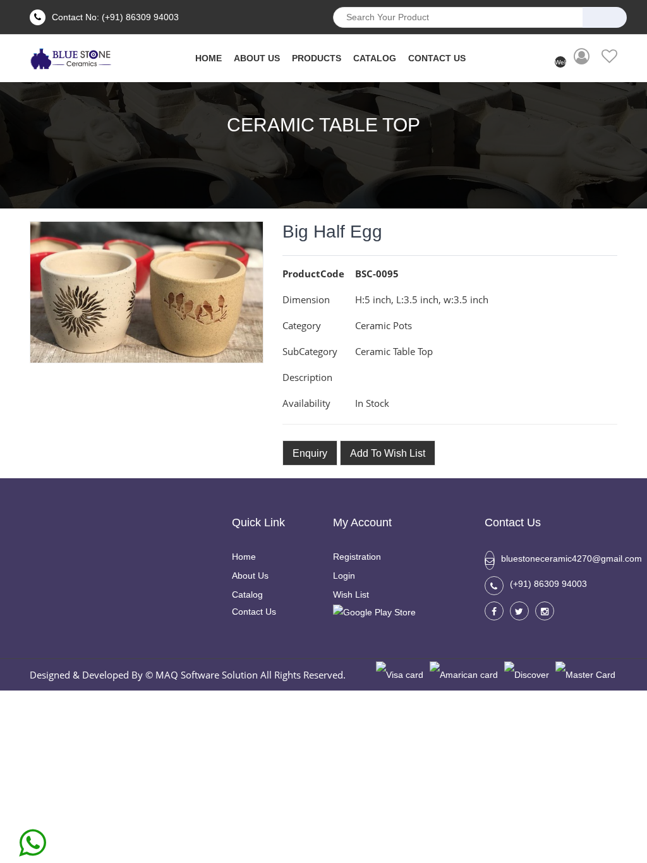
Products (316, 58)
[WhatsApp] (32, 838)
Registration (357, 557)
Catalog (374, 58)
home (208, 58)
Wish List (351, 594)
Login (344, 575)
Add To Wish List (387, 453)
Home (244, 557)
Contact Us (437, 58)
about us (257, 58)
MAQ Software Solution (206, 674)
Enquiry (310, 453)
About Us (250, 575)
